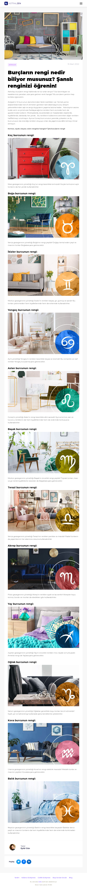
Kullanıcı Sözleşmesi (28, 877)
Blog (70, 877)
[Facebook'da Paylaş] (24, 861)
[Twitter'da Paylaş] (18, 861)
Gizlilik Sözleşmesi (44, 877)
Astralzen (12, 3)
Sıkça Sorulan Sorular (60, 877)
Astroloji (12, 65)
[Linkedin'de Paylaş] (29, 861)
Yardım (17, 877)
